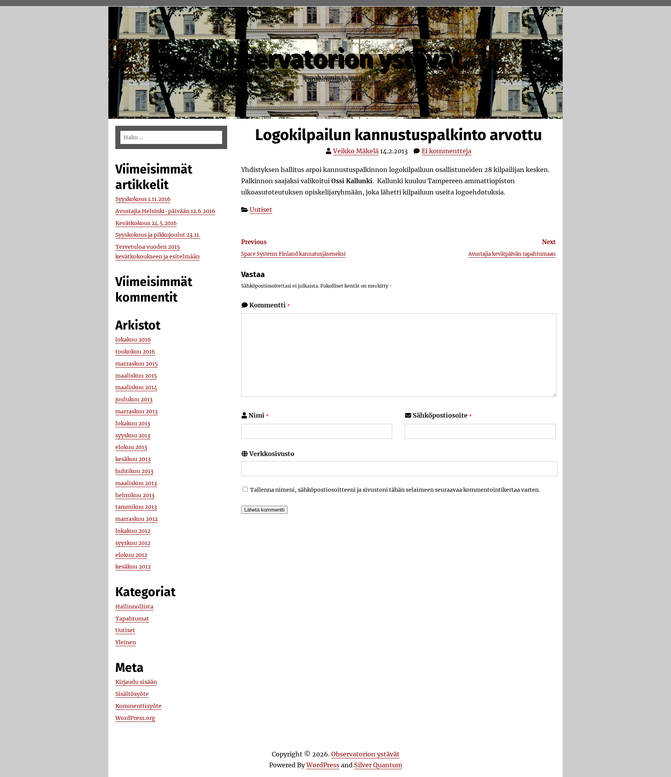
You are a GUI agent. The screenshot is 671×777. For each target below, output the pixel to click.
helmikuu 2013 (135, 495)
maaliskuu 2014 (136, 387)
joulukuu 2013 (134, 399)
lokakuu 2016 (133, 339)
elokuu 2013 (131, 447)
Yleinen (125, 642)
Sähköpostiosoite (442, 415)
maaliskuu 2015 (136, 375)
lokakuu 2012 (132, 530)
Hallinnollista (134, 606)
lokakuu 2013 (132, 423)
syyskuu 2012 (132, 542)
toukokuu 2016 (135, 351)
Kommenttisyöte (138, 705)
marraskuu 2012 (136, 518)
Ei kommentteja (446, 151)
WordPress (322, 765)
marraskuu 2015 (136, 363)
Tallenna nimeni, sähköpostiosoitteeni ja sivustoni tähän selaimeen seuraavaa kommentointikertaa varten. (395, 489)
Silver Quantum (378, 765)
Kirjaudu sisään (136, 681)
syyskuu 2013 (132, 435)
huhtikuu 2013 (134, 471)
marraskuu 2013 (136, 411)
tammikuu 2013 (136, 506)
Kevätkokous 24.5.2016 (146, 223)
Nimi (259, 415)
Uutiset (261, 209)
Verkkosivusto (271, 454)
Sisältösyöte (132, 693)
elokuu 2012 (131, 555)
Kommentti (269, 305)
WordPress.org (135, 718)
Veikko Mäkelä (356, 151)
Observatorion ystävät (335, 59)
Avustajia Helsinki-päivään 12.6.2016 (165, 211)
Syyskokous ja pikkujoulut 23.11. (157, 234)
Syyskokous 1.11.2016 (142, 199)
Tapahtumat (132, 618)
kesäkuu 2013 (133, 459)
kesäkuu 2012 (133, 566)
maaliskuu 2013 (136, 483)
